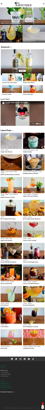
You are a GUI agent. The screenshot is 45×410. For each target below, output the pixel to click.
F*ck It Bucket (5, 326)
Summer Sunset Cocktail (8, 197)
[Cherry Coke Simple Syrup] (33, 251)
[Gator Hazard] (11, 294)
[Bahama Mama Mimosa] (33, 77)
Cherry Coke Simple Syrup (30, 262)
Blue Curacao (31, 150)
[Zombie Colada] (33, 141)
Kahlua (29, 171)
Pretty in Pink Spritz (28, 94)
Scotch (7, 281)
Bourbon (34, 281)
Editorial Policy (5, 383)
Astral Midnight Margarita (8, 262)
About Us (3, 367)
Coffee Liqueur (9, 171)
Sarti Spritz (4, 348)
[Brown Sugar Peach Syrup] (11, 208)
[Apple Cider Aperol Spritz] (33, 185)
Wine (10, 238)
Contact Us (4, 365)
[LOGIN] (43, 4)
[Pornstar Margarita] (33, 294)
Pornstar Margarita (28, 305)
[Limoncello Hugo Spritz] (22, 62)
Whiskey (12, 281)
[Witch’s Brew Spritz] (11, 34)
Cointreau (30, 346)
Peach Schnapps (14, 194)
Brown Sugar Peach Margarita (31, 219)
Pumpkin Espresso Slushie (30, 173)
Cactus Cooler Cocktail (29, 240)
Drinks (15, 171)
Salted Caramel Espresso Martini (10, 174)
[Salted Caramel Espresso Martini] (11, 162)
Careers (3, 381)
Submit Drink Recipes (6, 387)
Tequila (30, 217)
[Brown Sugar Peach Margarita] (33, 208)
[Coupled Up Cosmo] (33, 337)
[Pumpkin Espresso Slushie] (33, 162)
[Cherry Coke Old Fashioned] (33, 272)
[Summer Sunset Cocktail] (11, 185)
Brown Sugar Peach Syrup (8, 219)
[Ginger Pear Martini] (33, 34)
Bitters (29, 281)
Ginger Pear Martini (6, 152)
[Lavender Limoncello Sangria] (12, 77)
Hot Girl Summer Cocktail (30, 326)
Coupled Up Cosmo (28, 348)
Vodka (7, 150)
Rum (37, 150)
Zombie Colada (27, 152)
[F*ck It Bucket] (11, 316)
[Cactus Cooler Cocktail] (33, 229)
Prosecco (7, 346)
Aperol (29, 194)
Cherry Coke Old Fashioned (31, 283)
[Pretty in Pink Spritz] (33, 89)
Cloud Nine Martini (7, 94)
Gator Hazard (4, 305)
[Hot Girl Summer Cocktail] (33, 316)
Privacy (38, 408)
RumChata (35, 171)
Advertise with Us (5, 385)
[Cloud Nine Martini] (12, 89)
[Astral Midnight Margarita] (11, 251)
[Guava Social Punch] (11, 272)
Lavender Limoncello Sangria (9, 82)
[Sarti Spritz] (11, 337)
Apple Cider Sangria (6, 240)
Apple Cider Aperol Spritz (30, 196)
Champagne (35, 194)
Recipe (2, 150)
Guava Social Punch (6, 283)
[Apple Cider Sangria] (11, 229)
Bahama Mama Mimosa (29, 82)
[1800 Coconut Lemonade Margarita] (22, 16)
